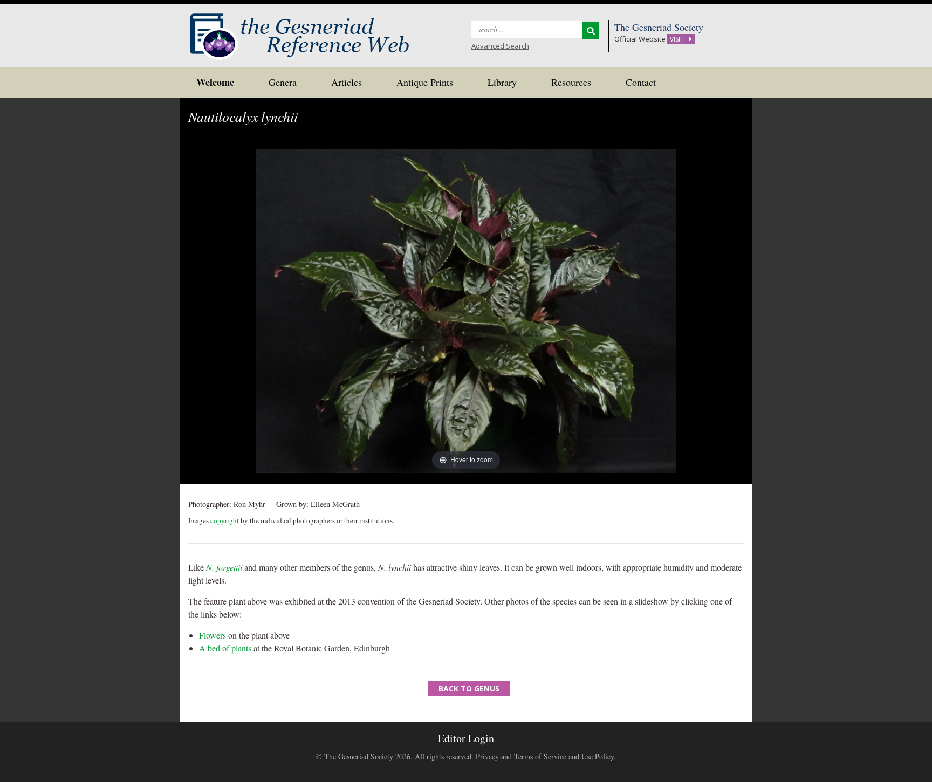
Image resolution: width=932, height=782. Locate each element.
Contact (641, 82)
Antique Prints (424, 82)
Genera (283, 82)
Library (502, 82)
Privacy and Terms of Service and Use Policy (545, 756)
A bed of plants (225, 648)
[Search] (590, 30)
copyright (224, 520)
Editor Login (466, 738)
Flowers (212, 635)
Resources (571, 82)
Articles (346, 82)
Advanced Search (500, 46)
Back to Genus (468, 688)
